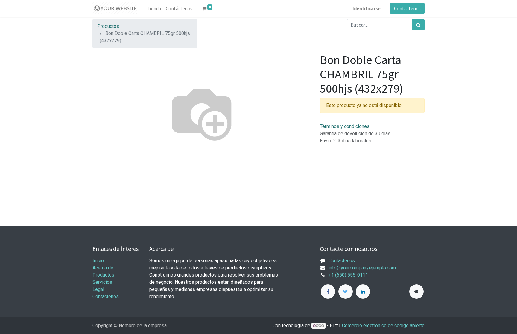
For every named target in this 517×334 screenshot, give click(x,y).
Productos (108, 26)
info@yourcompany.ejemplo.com (362, 268)
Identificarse (366, 8)
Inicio (98, 260)
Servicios (102, 282)
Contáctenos (407, 8)
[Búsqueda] (418, 24)
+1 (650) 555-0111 (348, 275)
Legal (98, 289)
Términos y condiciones (344, 126)
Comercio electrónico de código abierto (383, 325)
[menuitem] (154, 8)
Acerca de (102, 268)
